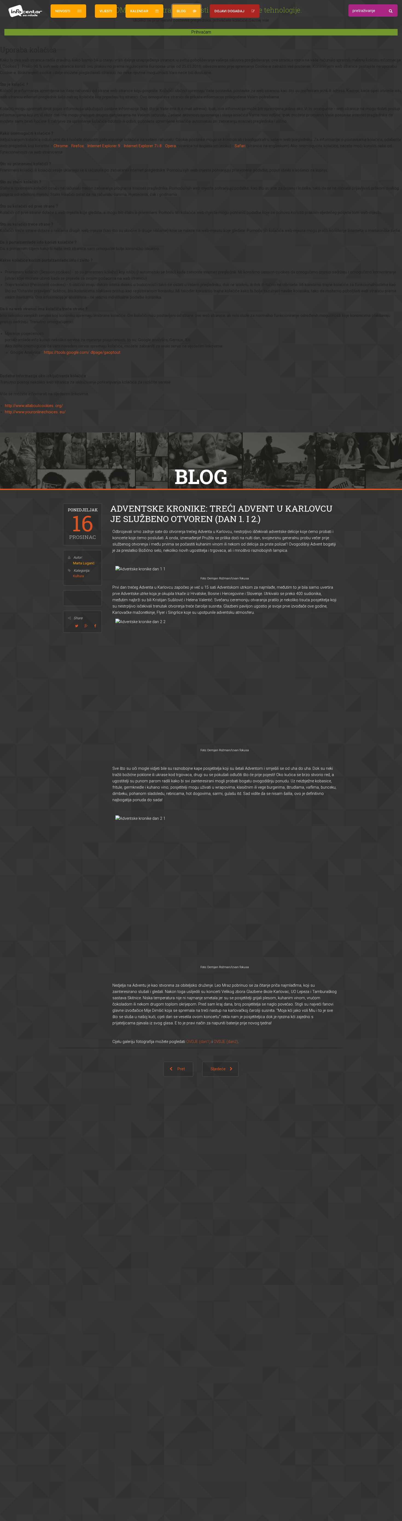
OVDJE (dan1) (198, 1041)
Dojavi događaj (229, 11)
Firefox (77, 146)
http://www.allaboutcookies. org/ (34, 405)
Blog (181, 11)
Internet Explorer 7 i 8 (143, 146)
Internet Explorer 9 (103, 146)
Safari (240, 146)
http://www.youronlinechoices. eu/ (35, 412)
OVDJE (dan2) (226, 1041)
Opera (170, 146)
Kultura (78, 576)
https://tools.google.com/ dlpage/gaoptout (82, 352)
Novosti (62, 11)
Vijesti (106, 11)
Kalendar (139, 11)
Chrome (61, 146)
